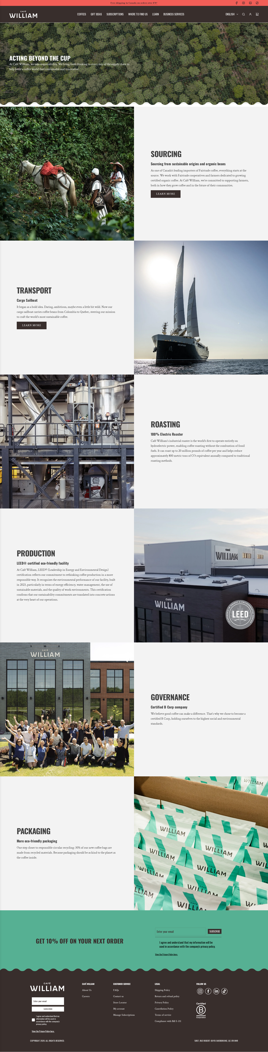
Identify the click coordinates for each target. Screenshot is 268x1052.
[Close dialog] (177, 6)
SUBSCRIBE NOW (134, 77)
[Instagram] (243, 2)
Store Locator (120, 1002)
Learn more (165, 194)
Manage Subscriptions (124, 1015)
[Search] (243, 14)
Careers (86, 996)
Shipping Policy (162, 990)
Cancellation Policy (164, 1008)
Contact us (118, 996)
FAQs (116, 990)
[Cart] (257, 14)
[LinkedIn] (250, 2)
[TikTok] (257, 2)
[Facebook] (236, 2)
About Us (87, 990)
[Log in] (250, 14)
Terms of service (163, 1015)
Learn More (31, 325)
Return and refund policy (167, 996)
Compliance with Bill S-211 (168, 1021)
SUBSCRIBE (214, 931)
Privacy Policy (162, 1002)
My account (119, 1008)
